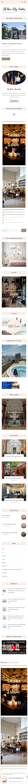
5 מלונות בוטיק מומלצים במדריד (9, 524)
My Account (4, 566)
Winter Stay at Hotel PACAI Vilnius (14, 500)
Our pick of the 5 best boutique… (14, 456)
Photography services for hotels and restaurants (12, 569)
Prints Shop (4, 572)
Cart (3, 552)
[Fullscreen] (24, 652)
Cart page (4, 555)
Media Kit (4, 562)
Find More (14, 101)
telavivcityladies (12, 662)
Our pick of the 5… (6, 515)
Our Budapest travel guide (14, 412)
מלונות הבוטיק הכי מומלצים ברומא (9, 532)
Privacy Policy (4, 576)
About (3, 549)
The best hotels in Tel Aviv (14, 290)
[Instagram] (22, 2)
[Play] (3, 652)
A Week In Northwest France (12, 43)
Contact (3, 559)
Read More (6, 58)
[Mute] (22, 652)
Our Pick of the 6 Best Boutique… (14, 478)
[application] (14, 647)
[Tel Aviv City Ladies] (14, 10)
